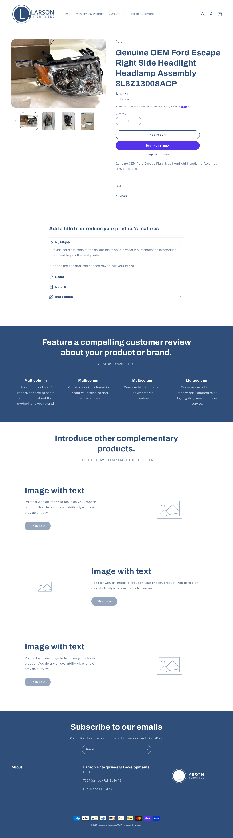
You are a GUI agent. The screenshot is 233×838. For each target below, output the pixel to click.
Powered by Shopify (133, 825)
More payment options (157, 155)
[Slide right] (102, 121)
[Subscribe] (146, 749)
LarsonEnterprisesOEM (110, 825)
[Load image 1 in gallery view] (29, 121)
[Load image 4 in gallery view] (88, 121)
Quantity (121, 113)
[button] (203, 14)
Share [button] (124, 196)
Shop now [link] (38, 525)
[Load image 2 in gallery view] (49, 121)
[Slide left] (15, 121)
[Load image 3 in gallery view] (68, 121)
